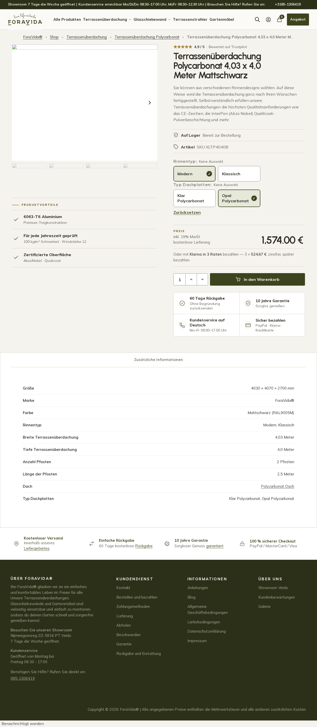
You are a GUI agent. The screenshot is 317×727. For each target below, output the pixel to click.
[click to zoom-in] (84, 103)
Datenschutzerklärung (206, 631)
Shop (54, 37)
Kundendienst (134, 579)
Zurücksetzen (187, 212)
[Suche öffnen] (257, 19)
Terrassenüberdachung (86, 37)
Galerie (264, 606)
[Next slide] (149, 102)
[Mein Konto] (268, 19)
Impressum (197, 640)
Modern (184, 173)
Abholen (123, 625)
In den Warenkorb (261, 279)
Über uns (270, 579)
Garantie (124, 644)
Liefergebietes (37, 548)
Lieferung (124, 616)
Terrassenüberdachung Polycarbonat (147, 37)
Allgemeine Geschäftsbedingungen (207, 609)
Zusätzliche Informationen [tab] (158, 359)
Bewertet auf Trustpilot (228, 47)
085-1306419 (23, 678)
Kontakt (123, 587)
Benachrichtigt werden (23, 723)
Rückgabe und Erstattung (138, 653)
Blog (191, 597)
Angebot (298, 19)
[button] (29, 177)
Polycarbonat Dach (277, 486)
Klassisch (231, 173)
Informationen (207, 579)
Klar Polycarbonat (190, 198)
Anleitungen (197, 587)
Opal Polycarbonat (235, 198)
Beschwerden (128, 634)
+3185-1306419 (288, 4)
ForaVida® (32, 37)
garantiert (215, 545)
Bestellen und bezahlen (136, 597)
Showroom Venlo (273, 587)
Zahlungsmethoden (133, 606)
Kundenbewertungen (276, 597)
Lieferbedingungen (203, 622)
